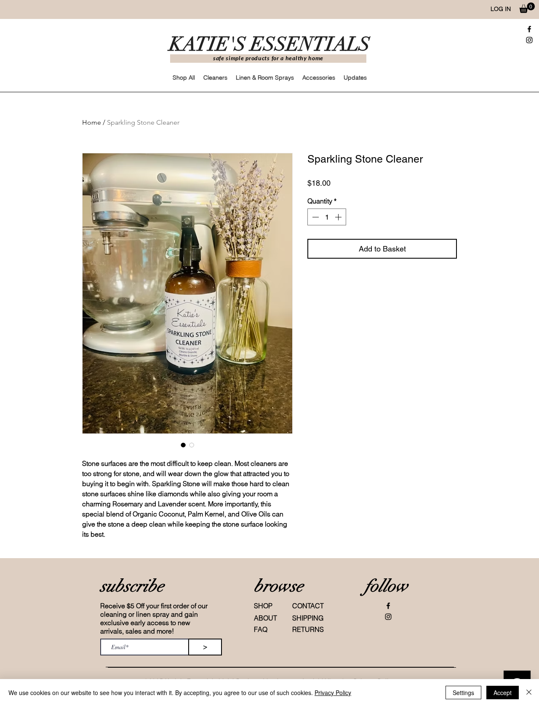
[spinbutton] (326, 217)
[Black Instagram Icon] (529, 40)
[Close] (529, 692)
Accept (503, 692)
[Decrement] (314, 217)
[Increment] (339, 217)
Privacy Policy (333, 692)
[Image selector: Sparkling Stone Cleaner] (183, 445)
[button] (527, 8)
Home (91, 122)
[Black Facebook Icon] (529, 29)
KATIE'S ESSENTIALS (269, 44)
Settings (463, 692)
